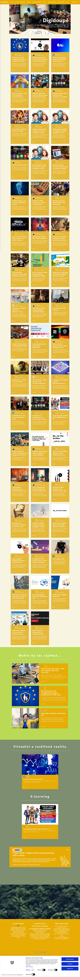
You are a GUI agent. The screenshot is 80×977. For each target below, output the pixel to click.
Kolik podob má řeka (40, 931)
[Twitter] (41, 952)
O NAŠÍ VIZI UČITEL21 (40, 923)
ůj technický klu (62, 932)
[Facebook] (38, 952)
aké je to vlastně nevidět (61, 926)
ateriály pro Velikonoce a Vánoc (40, 936)
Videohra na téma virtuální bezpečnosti (40, 933)
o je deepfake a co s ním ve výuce (19, 937)
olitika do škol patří (18, 932)
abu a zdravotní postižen (18, 935)
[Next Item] (56, 764)
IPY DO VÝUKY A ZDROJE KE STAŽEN (40, 928)
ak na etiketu (39, 932)
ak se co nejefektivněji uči (61, 931)
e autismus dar (61, 927)
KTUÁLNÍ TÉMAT (18, 923)
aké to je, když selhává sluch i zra (61, 934)
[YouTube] (44, 952)
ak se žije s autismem (18, 931)
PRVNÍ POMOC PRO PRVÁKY (40, 926)
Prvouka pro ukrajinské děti (61, 938)
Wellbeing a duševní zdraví (18, 927)
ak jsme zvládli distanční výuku (61, 930)
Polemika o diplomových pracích (18, 930)
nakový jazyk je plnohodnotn (18, 933)
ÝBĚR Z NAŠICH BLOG (61, 923)
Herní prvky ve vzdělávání (61, 937)
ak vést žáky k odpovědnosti (61, 928)
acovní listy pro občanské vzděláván (40, 937)
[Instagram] (35, 952)
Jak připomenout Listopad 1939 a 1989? (40, 935)
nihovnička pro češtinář (40, 938)
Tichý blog (61, 936)
